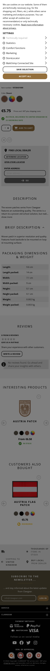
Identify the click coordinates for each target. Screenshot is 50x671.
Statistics (11, 43)
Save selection (25, 69)
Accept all (25, 76)
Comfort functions (15, 48)
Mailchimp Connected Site (19, 63)
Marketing (11, 53)
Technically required (16, 38)
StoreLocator (13, 58)
